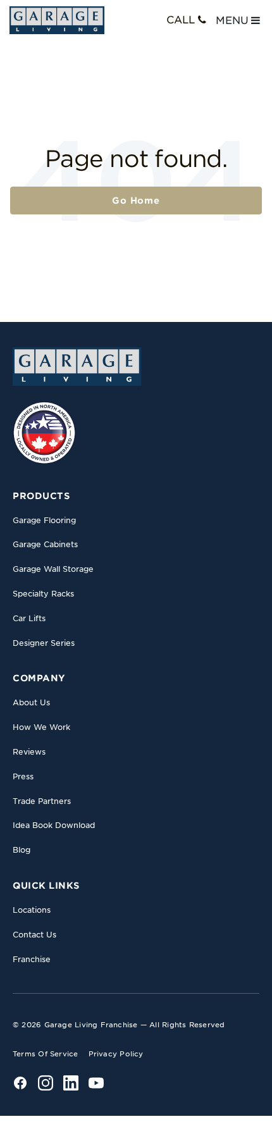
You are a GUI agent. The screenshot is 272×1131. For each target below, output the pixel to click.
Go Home (136, 200)
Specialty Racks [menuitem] (43, 593)
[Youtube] (96, 1083)
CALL (180, 20)
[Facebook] (20, 1083)
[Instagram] (45, 1083)
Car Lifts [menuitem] (29, 618)
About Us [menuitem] (31, 702)
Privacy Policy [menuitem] (116, 1053)
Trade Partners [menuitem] (42, 801)
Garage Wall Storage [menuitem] (53, 569)
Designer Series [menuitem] (44, 643)
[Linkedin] (70, 1083)
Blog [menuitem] (21, 850)
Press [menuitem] (23, 776)
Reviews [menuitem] (29, 752)
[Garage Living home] (77, 366)
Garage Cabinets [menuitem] (45, 544)
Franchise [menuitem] (32, 959)
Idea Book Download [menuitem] (54, 825)
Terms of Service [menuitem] (45, 1053)
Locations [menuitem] (32, 910)
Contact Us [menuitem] (34, 934)
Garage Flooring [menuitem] (44, 520)
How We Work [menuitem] (41, 727)
